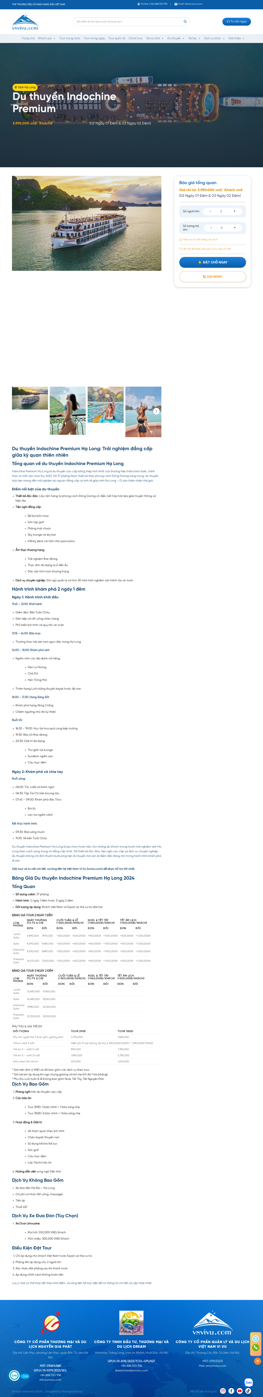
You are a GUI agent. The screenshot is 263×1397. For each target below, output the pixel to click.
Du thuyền (174, 38)
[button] (156, 411)
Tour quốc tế (116, 38)
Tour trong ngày (94, 38)
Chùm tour (136, 38)
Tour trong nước (69, 38)
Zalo (25, 1376)
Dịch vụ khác (212, 38)
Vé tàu (192, 38)
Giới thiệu (235, 38)
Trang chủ (28, 38)
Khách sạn (45, 38)
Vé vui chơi (153, 38)
